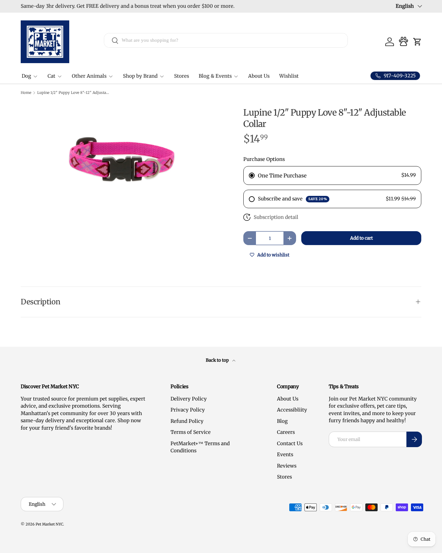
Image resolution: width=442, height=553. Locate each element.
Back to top (218, 360)
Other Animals (89, 76)
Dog (26, 76)
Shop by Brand (140, 76)
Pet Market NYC (49, 524)
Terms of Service (191, 432)
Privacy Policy (188, 410)
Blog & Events (215, 76)
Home (26, 93)
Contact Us (290, 443)
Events (285, 454)
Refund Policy (187, 421)
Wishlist (289, 76)
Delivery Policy (189, 399)
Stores (181, 76)
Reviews (286, 466)
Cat (51, 76)
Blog (282, 421)
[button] (417, 42)
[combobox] (226, 40)
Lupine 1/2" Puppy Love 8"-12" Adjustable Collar (73, 93)
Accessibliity (292, 410)
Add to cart (361, 238)
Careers (286, 432)
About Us (259, 76)
